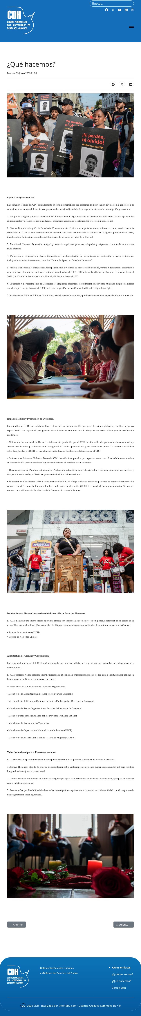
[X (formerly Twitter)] (122, 84)
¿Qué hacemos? (121, 981)
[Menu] (131, 26)
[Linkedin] (126, 10)
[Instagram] (132, 10)
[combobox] (112, 3)
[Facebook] (106, 10)
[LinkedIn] (131, 84)
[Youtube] (119, 10)
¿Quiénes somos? (122, 974)
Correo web (119, 988)
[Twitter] (113, 10)
